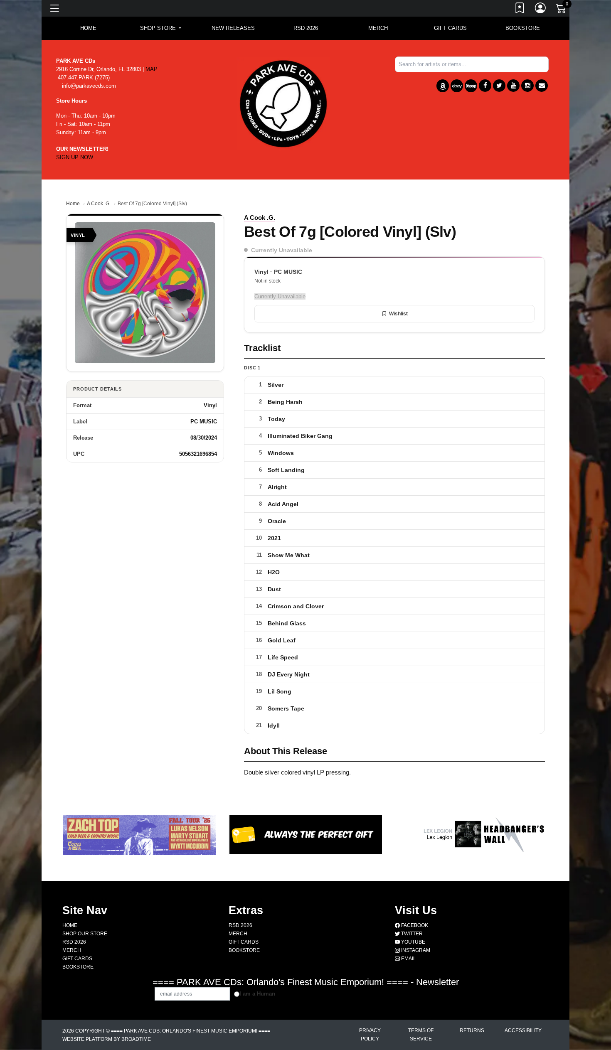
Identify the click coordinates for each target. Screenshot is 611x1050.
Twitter (411, 934)
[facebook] (485, 86)
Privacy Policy (370, 1035)
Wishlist (398, 314)
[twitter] (499, 86)
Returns (472, 1030)
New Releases (233, 28)
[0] (561, 10)
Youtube (412, 942)
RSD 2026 (305, 28)
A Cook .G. (99, 204)
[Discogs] (471, 86)
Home (73, 204)
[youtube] (513, 86)
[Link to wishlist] (520, 9)
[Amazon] (443, 86)
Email (408, 958)
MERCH (378, 28)
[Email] (542, 86)
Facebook (414, 925)
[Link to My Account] (541, 9)
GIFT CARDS (450, 28)
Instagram (415, 950)
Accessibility (523, 1030)
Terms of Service (421, 1035)
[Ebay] (457, 86)
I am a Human (257, 994)
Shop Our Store (84, 934)
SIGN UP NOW (74, 157)
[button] (160, 28)
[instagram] (527, 86)
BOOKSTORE (522, 28)
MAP (151, 69)
